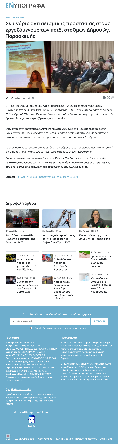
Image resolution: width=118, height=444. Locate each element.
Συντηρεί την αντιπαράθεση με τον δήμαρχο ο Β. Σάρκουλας (27, 286)
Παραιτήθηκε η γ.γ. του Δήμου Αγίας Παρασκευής (94, 237)
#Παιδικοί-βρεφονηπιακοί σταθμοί (46, 176)
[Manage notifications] (8, 436)
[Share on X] (108, 97)
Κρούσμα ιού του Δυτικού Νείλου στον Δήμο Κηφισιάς (101, 261)
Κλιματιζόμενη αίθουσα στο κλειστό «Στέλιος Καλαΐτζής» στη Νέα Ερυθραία (101, 285)
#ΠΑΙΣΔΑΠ (73, 176)
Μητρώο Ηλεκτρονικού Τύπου (31, 412)
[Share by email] (112, 97)
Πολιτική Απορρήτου (86, 438)
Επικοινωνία (106, 438)
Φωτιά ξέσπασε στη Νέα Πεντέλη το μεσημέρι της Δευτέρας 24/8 (20, 239)
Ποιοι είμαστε (69, 337)
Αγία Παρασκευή (15, 17)
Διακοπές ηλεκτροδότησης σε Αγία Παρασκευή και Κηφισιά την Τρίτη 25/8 (58, 239)
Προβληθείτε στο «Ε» (18, 389)
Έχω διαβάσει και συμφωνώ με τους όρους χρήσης (61, 328)
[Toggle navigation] (109, 4)
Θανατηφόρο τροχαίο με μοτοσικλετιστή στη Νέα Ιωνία (26, 264)
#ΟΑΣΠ (21, 176)
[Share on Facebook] (104, 97)
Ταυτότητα (12, 337)
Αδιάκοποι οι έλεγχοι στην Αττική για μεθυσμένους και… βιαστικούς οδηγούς (64, 290)
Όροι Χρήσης (45, 438)
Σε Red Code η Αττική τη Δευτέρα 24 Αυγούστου (62, 264)
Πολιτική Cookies (64, 438)
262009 (31, 425)
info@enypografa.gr (24, 361)
